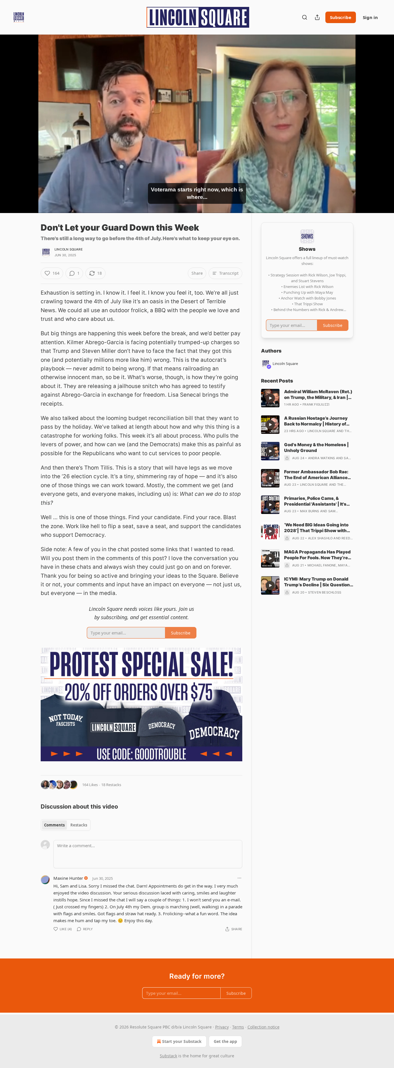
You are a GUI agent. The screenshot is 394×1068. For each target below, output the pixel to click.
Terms (238, 1027)
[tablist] (66, 825)
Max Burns (309, 511)
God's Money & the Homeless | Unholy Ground (316, 447)
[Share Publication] (317, 17)
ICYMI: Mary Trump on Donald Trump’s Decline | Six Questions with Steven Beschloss (318, 582)
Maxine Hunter (68, 878)
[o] (270, 398)
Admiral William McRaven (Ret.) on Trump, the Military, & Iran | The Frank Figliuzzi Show (318, 394)
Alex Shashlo (320, 538)
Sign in (370, 17)
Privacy (222, 1027)
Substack (168, 1055)
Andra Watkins (321, 458)
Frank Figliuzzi (316, 404)
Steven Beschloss (324, 592)
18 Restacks (111, 784)
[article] (307, 398)
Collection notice (263, 1027)
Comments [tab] (54, 825)
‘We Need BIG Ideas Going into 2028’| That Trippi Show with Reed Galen (316, 528)
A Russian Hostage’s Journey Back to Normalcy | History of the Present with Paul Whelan (316, 421)
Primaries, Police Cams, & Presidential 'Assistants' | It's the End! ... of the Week (315, 501)
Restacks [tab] (78, 825)
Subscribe (340, 17)
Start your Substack (182, 1041)
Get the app (225, 1041)
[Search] (304, 17)
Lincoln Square (69, 249)
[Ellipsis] (239, 878)
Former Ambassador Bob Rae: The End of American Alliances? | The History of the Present (318, 475)
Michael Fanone (321, 565)
